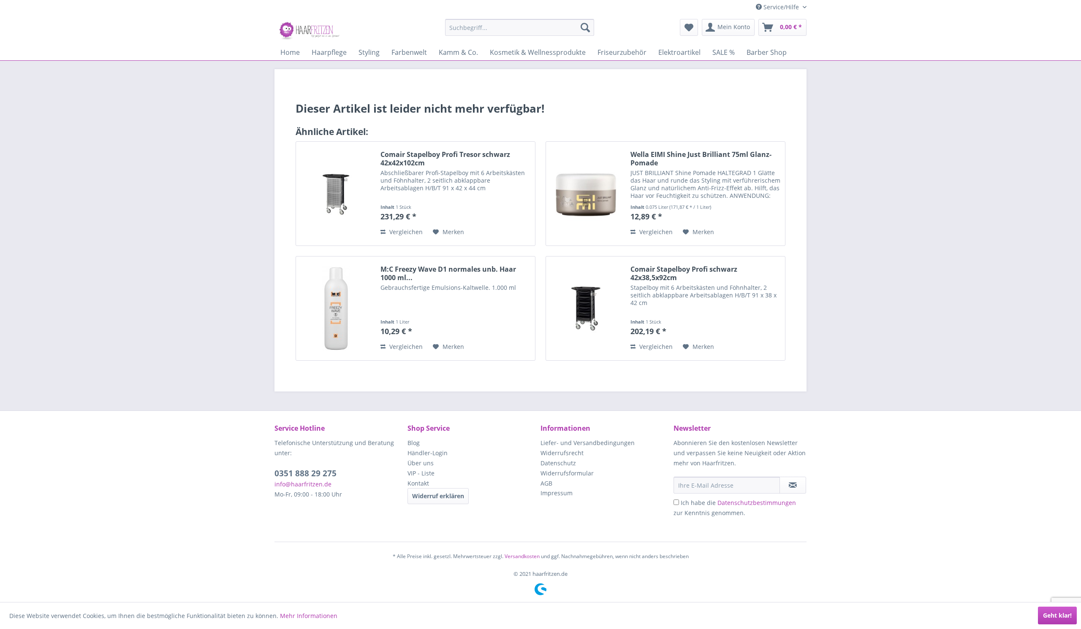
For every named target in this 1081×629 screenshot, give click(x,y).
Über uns (420, 463)
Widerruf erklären (438, 496)
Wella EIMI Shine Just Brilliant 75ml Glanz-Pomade (700, 158)
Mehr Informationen (308, 616)
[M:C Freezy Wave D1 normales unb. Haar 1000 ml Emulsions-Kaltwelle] (336, 308)
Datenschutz (558, 463)
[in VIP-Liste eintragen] (793, 485)
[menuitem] (519, 27)
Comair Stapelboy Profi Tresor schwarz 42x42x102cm (445, 158)
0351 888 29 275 (305, 473)
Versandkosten (522, 556)
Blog (413, 443)
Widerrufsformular (567, 473)
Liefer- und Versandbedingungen (587, 443)
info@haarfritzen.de (302, 484)
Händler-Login (427, 453)
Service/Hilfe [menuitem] (781, 7)
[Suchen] (585, 27)
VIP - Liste (421, 473)
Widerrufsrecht (562, 453)
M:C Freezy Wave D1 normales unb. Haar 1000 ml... (448, 273)
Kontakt (418, 483)
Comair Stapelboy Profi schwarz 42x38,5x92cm (683, 273)
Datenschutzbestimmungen (756, 503)
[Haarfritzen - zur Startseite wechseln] (310, 29)
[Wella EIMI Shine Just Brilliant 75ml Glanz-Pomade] (586, 193)
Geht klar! (1057, 615)
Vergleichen (405, 232)
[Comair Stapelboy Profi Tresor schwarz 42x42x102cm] (336, 193)
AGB (546, 483)
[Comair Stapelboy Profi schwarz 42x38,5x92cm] (586, 308)
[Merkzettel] (689, 27)
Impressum (556, 493)
